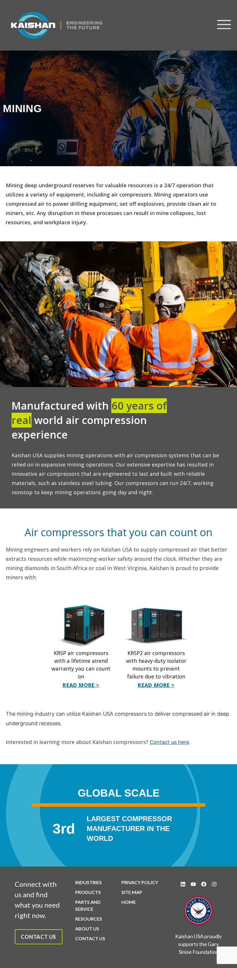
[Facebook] (204, 884)
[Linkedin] (183, 884)
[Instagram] (214, 884)
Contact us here (169, 742)
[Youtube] (193, 884)
